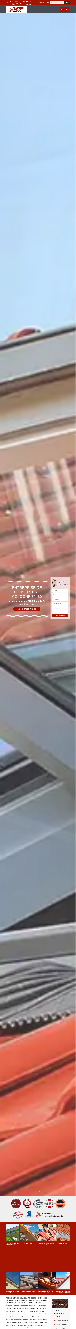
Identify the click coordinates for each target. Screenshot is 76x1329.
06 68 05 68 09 (27, 2)
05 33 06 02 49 (13, 2)
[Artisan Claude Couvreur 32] (16, 9)
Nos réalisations (27, 609)
